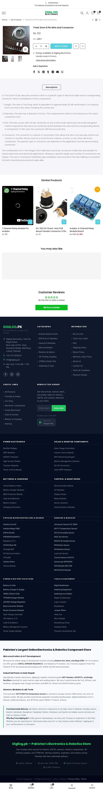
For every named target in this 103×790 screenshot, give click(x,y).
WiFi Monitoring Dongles (64, 457)
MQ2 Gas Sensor (61, 537)
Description (51, 87)
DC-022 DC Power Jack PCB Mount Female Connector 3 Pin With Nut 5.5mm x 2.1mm (51, 230)
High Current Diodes (11, 461)
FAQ (74, 343)
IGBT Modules (9, 452)
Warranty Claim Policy (82, 356)
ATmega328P (8, 549)
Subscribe (58, 408)
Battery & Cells (9, 585)
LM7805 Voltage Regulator (14, 602)
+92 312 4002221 (14, 355)
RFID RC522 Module (62, 570)
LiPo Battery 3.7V (10, 618)
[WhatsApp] (18, 374)
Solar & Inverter (11, 414)
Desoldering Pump (61, 623)
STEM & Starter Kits (47, 361)
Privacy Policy (74, 779)
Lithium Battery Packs (12, 486)
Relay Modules (60, 498)
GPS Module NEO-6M (63, 566)
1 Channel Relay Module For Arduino (15, 229)
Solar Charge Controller (13, 614)
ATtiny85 (7, 557)
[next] (25, 40)
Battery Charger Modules (13, 490)
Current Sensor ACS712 (64, 557)
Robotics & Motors (47, 352)
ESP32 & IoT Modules (48, 338)
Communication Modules (64, 507)
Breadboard (59, 606)
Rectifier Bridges (10, 448)
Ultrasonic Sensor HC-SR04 (66, 524)
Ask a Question (40, 66)
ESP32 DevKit (8, 533)
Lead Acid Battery (10, 623)
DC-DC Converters (62, 465)
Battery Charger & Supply (13, 589)
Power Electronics (12, 410)
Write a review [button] (51, 307)
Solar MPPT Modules (62, 470)
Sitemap (8, 424)
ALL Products (16, 19)
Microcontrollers (46, 347)
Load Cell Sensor (61, 553)
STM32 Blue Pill (9, 545)
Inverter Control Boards (64, 452)
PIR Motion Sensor (61, 545)
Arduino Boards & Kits (48, 334)
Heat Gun (58, 614)
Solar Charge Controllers (64, 448)
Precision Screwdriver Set (65, 631)
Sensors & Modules (47, 343)
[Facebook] (5, 374)
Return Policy (78, 352)
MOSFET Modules (10, 457)
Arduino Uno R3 (9, 524)
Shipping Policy (79, 347)
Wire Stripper (59, 618)
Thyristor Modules (11, 465)
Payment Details (80, 375)
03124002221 (53, 3)
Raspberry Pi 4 (9, 541)
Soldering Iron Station (63, 594)
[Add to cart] (30, 221)
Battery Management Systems (66, 461)
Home (4, 19)
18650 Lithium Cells (11, 594)
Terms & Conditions (81, 370)
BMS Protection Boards (13, 494)
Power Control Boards (12, 470)
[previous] (6, 40)
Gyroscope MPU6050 (63, 562)
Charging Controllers (12, 507)
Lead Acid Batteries (11, 498)
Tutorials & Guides (13, 396)
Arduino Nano (9, 562)
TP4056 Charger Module (13, 598)
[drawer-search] (82, 13)
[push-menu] (4, 13)
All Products (10, 392)
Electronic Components (15, 405)
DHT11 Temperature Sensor (65, 528)
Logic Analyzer (60, 602)
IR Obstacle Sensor (62, 549)
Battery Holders (9, 503)
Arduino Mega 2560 (11, 528)
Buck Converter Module (13, 606)
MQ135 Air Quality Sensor (64, 541)
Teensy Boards (9, 566)
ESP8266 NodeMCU (11, 537)
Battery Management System (15, 627)
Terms (83, 779)
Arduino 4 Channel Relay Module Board (82, 229)
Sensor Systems (61, 503)
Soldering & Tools (46, 366)
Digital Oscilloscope (62, 598)
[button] (82, 46)
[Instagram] (11, 374)
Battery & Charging (13, 419)
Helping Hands (60, 627)
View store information (46, 60)
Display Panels (60, 494)
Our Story (9, 401)
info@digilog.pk (13, 360)
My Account (78, 334)
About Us (77, 361)
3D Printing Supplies (48, 356)
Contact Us (78, 366)
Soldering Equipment (63, 589)
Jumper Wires (60, 610)
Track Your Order (80, 338)
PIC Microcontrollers (11, 553)
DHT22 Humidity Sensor (64, 533)
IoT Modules (59, 490)
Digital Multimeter (61, 585)
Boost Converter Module (13, 610)
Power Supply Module (12, 631)
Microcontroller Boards (63, 486)
